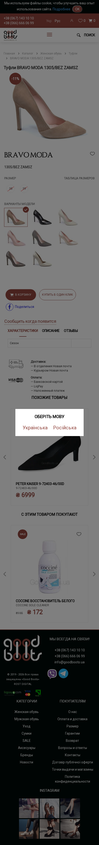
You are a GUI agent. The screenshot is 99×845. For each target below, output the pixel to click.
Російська (64, 428)
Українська (35, 428)
